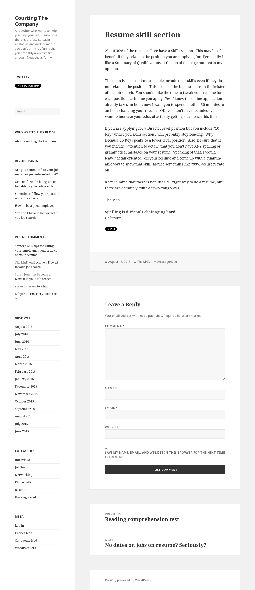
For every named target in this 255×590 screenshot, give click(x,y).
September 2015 (26, 409)
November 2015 (26, 394)
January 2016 (24, 379)
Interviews (22, 460)
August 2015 (23, 416)
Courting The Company (31, 20)
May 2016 (22, 349)
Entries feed (23, 533)
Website (111, 427)
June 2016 (22, 342)
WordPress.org (25, 548)
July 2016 (21, 334)
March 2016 (23, 364)
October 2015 (24, 401)
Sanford (20, 246)
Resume (20, 490)
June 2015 (22, 431)
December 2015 (26, 386)
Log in (19, 526)
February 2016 (25, 371)
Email (111, 408)
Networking (23, 475)
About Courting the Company (36, 141)
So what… (43, 286)
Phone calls (23, 482)
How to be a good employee (35, 206)
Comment (114, 326)
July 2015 (21, 424)
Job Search (22, 467)
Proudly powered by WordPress (128, 580)
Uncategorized (25, 497)
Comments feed (26, 540)
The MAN (143, 262)
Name (111, 388)
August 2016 (23, 327)
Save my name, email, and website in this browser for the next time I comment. (165, 454)
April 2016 (22, 356)
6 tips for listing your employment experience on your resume (36, 250)
